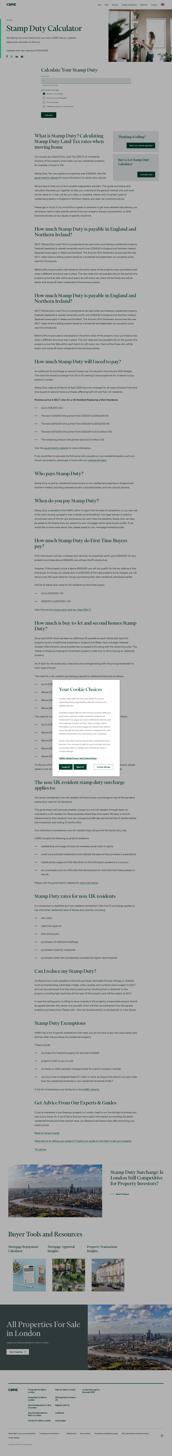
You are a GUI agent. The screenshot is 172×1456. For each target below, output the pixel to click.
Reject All (80, 766)
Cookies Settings (103, 766)
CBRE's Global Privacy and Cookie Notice (78, 758)
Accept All (66, 766)
